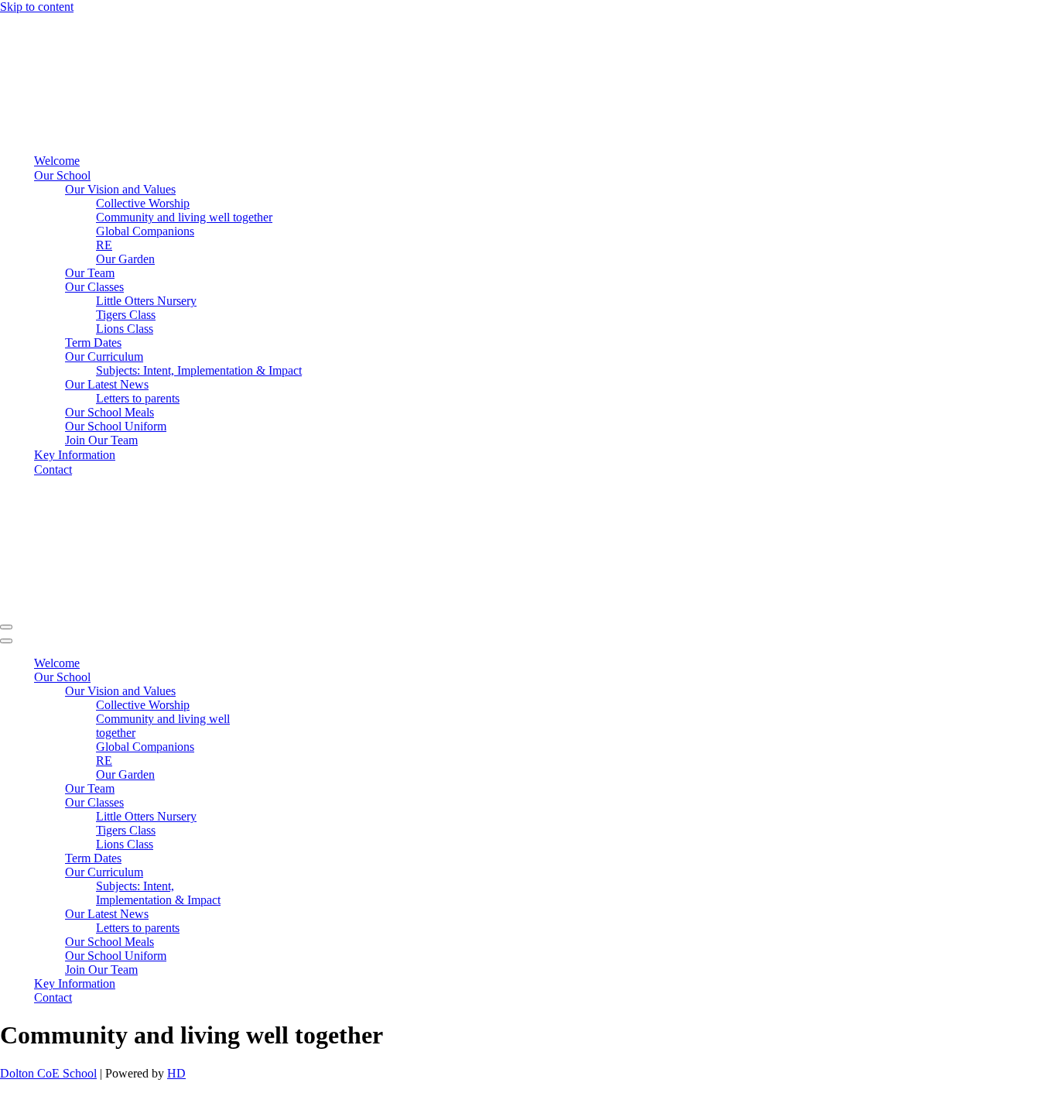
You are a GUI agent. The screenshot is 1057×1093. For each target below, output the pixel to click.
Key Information (74, 454)
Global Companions (145, 231)
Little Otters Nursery (146, 300)
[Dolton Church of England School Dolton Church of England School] (60, 133)
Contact (53, 469)
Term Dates (93, 342)
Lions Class (124, 328)
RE (104, 245)
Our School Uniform (115, 426)
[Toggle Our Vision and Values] (270, 691)
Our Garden (125, 259)
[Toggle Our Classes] (270, 803)
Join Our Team (101, 440)
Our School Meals (109, 412)
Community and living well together (184, 217)
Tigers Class (126, 314)
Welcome (57, 160)
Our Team (90, 272)
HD (176, 1073)
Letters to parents (138, 398)
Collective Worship (143, 203)
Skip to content (37, 6)
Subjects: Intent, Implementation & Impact (199, 370)
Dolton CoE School (48, 1073)
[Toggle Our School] (270, 677)
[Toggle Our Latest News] (270, 914)
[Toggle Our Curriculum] (270, 872)
